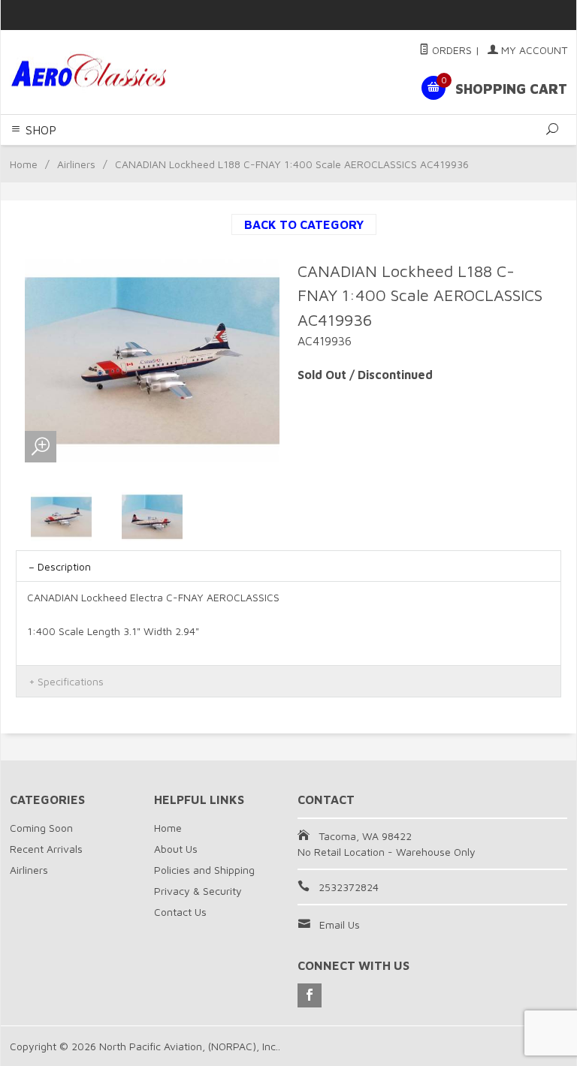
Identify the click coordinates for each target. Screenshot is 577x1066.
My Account (532, 50)
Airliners (76, 164)
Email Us (339, 924)
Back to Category (304, 224)
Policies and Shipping (204, 869)
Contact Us (180, 911)
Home (24, 164)
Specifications (71, 681)
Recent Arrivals (46, 848)
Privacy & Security (198, 890)
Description (64, 566)
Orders (450, 50)
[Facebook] (310, 995)
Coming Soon (41, 827)
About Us (176, 848)
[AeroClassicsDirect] (116, 72)
